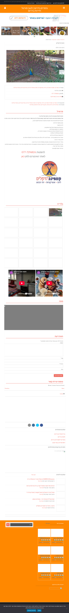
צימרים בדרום (24, 87)
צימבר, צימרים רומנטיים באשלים (45, 506)
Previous (7, 388)
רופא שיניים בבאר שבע (58, 442)
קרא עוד (40, 481)
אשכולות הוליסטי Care (43, 556)
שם (62, 358)
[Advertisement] (35, 410)
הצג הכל (33, 474)
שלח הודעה (59, 96)
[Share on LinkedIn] (33, 425)
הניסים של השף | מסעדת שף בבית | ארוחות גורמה (40, 486)
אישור (39, 610)
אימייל (61, 363)
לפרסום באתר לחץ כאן (58, 3)
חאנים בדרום (61, 437)
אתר (62, 369)
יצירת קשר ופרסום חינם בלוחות (43, 3)
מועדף (61, 394)
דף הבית (62, 39)
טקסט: (61, 343)
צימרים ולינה (16, 87)
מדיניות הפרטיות (31, 610)
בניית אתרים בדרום (59, 434)
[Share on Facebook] (41, 425)
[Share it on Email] (29, 425)
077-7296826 (55, 93)
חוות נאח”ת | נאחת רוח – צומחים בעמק (43, 499)
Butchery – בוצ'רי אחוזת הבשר (54, 538)
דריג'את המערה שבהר (43, 573)
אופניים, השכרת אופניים (53, 87)
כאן (23, 156)
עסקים (58, 39)
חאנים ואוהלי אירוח (33, 87)
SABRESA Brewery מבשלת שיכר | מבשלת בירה (40, 479)
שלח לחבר (52, 96)
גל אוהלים (60, 573)
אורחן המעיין (59, 556)
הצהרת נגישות (30, 3)
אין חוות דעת (59, 542)
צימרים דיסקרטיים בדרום (58, 440)
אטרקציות (54, 39)
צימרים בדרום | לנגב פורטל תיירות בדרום (35, 9)
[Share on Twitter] (37, 425)
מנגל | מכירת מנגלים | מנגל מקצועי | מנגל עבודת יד (40, 492)
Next (63, 388)
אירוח (45, 87)
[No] (67, 608)
